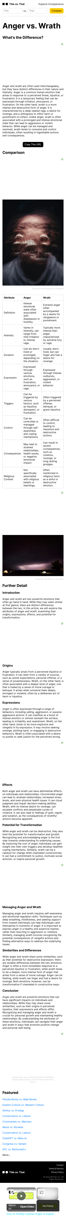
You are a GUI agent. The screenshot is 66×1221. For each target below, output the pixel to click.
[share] (30, 1190)
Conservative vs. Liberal (16, 1116)
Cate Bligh (48, 579)
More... (6, 1154)
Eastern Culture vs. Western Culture (23, 1104)
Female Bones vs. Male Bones (19, 1099)
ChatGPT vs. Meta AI (14, 1138)
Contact (60, 1165)
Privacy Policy (57, 1172)
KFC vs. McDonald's (14, 1149)
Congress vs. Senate (14, 1143)
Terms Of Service (56, 1168)
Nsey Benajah (46, 288)
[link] (11, 1192)
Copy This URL (33, 144)
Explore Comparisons (51, 4)
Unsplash (60, 288)
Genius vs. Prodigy (13, 1110)
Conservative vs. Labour (16, 1132)
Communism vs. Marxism (16, 1121)
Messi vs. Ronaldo (12, 1127)
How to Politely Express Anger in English (20, 1192)
